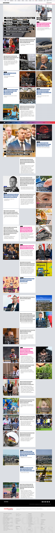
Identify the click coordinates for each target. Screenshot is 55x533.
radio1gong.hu (43, 528)
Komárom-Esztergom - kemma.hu (8, 526)
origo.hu (17, 523)
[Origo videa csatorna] (47, 501)
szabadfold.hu (18, 521)
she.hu (42, 516)
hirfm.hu (42, 529)
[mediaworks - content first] (8, 509)
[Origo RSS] (49, 501)
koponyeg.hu (42, 522)
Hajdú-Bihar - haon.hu (6, 523)
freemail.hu (42, 521)
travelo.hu (29, 522)
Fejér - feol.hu (5, 521)
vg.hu (16, 527)
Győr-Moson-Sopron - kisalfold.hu (8, 522)
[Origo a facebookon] (42, 501)
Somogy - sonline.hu (6, 528)
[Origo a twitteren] (44, 501)
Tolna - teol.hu (5, 530)
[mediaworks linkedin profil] (50, 509)
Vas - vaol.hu (17, 513)
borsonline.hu (30, 530)
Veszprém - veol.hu (18, 514)
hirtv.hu (17, 522)
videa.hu (42, 523)
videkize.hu (29, 525)
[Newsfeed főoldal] (6, 501)
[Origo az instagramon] (45, 501)
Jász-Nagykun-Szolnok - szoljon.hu (8, 525)
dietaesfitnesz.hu (30, 523)
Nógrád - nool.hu (5, 527)
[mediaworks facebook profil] (48, 509)
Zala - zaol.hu (18, 515)
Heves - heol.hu (5, 524)
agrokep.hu (17, 528)
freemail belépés (49, 2)
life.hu (41, 515)
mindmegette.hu (30, 521)
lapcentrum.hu (43, 524)
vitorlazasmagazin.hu (31, 524)
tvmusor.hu (29, 526)
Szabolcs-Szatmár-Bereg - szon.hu (8, 529)
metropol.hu (42, 514)
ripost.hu (42, 513)
